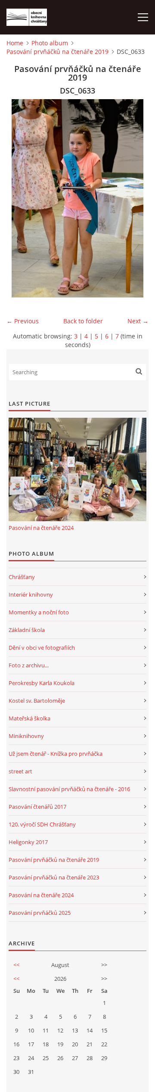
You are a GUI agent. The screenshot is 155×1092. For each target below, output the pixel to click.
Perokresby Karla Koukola (41, 683)
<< (16, 965)
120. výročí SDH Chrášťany (42, 824)
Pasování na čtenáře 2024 (41, 528)
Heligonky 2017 (28, 842)
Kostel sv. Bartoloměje (37, 700)
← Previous (22, 321)
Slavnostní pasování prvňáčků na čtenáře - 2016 (69, 789)
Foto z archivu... (29, 665)
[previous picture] (20, 198)
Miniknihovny (26, 736)
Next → (138, 321)
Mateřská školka (29, 718)
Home (14, 43)
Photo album (49, 43)
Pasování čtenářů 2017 (37, 806)
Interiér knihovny (31, 594)
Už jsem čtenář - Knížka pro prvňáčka (55, 753)
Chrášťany (22, 577)
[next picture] (134, 198)
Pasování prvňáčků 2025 (40, 913)
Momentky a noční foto (39, 612)
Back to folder (83, 321)
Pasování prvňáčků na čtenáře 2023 (54, 877)
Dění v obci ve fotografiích (42, 647)
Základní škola (27, 630)
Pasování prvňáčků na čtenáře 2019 (57, 51)
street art (20, 771)
